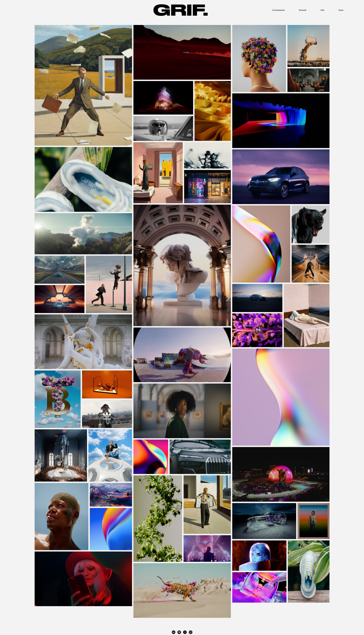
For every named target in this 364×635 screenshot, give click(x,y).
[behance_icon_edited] (173, 632)
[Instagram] (190, 632)
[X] (185, 632)
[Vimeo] (179, 632)
